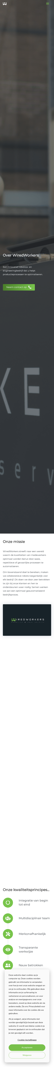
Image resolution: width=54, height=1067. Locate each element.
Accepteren (27, 1047)
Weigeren (27, 1055)
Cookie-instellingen (27, 1040)
